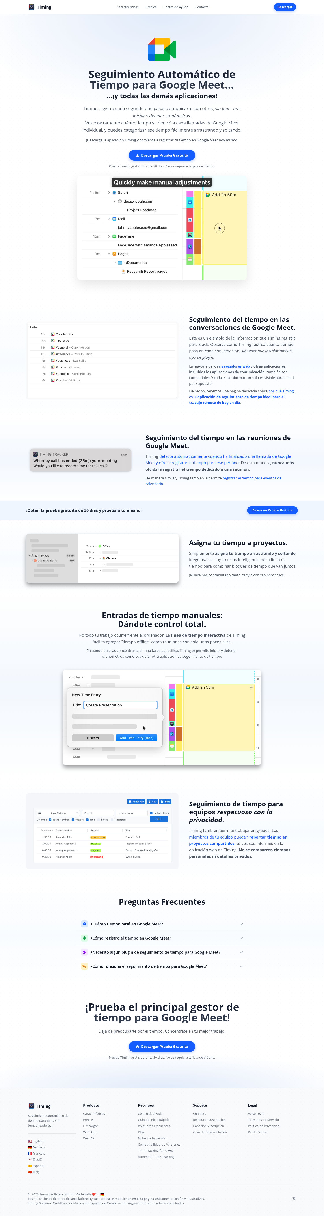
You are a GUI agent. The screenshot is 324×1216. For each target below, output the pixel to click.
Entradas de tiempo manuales (161, 615)
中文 (33, 1172)
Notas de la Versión (152, 1138)
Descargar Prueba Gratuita (164, 155)
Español (36, 1166)
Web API (89, 1138)
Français (36, 1153)
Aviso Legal (256, 1113)
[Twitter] (294, 1198)
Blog (141, 1132)
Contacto (201, 7)
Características (128, 7)
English (35, 1141)
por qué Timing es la (241, 397)
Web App (90, 1132)
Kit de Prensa (258, 1132)
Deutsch (36, 1147)
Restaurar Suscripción (209, 1120)
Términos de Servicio (263, 1120)
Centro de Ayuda (176, 7)
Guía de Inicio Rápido (153, 1120)
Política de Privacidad (263, 1126)
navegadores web (234, 366)
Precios (151, 7)
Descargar (284, 7)
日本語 (35, 1160)
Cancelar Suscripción (208, 1126)
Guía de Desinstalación (210, 1132)
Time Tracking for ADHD (155, 1150)
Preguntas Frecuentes (154, 1126)
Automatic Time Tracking (156, 1157)
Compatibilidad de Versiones (159, 1144)
